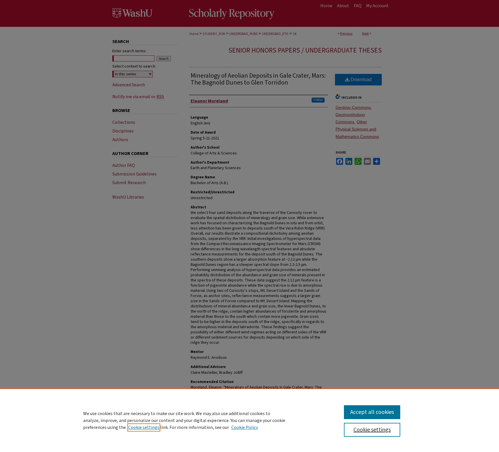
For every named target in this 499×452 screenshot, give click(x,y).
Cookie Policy (244, 427)
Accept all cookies (372, 412)
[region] (249, 420)
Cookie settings (143, 427)
